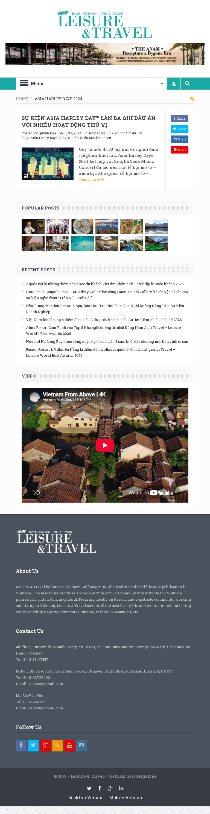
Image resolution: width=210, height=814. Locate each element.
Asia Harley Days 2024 (48, 137)
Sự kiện (112, 133)
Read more (90, 179)
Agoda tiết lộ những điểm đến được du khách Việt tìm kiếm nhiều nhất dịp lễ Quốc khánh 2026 (105, 283)
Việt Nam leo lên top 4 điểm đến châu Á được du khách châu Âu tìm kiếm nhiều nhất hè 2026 (104, 319)
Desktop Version (86, 797)
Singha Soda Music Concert (89, 137)
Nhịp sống (97, 133)
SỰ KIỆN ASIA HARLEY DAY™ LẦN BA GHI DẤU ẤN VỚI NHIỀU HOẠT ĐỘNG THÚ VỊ (89, 121)
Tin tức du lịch (131, 133)
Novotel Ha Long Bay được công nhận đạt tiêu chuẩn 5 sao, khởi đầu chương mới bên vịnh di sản (107, 341)
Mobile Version (125, 797)
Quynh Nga (47, 133)
